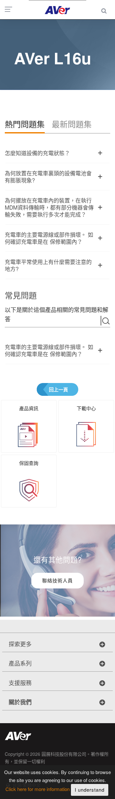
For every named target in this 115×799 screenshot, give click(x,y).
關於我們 (20, 702)
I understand (89, 789)
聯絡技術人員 (57, 580)
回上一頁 (58, 389)
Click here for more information (37, 789)
